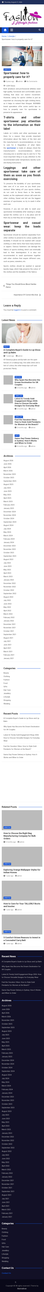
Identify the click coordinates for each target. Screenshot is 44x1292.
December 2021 (10, 624)
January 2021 (9, 658)
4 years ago (10, 81)
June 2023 (7, 566)
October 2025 (9, 478)
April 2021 (7, 648)
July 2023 (7, 563)
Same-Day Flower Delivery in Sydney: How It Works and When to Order (27, 440)
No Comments (32, 81)
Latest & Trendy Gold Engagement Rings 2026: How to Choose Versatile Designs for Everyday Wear (27, 402)
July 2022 (7, 600)
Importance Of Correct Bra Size (26, 295)
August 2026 (8, 461)
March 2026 (8, 471)
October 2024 (9, 518)
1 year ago (9, 876)
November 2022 (10, 587)
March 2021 (8, 652)
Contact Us (6, 1273)
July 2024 (7, 529)
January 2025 (9, 508)
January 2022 (9, 621)
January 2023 (9, 580)
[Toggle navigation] (12, 30)
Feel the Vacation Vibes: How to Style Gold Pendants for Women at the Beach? (27, 422)
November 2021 (10, 628)
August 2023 (8, 559)
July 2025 (7, 488)
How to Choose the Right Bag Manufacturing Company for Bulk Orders (20, 836)
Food (6, 683)
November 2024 (10, 515)
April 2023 (7, 573)
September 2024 (10, 522)
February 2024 (9, 539)
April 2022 (7, 611)
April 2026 (7, 467)
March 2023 (8, 576)
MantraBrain (22, 1289)
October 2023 (9, 553)
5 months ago (11, 842)
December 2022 (10, 583)
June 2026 (7, 464)
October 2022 (9, 590)
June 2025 (7, 491)
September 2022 (10, 593)
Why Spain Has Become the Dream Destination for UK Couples (27, 382)
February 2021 (9, 655)
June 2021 (7, 645)
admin (20, 81)
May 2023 (7, 570)
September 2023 (10, 556)
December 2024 (10, 512)
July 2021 (7, 641)
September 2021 (10, 634)
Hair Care (7, 690)
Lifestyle (7, 69)
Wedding (18, 377)
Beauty (6, 347)
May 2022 (7, 607)
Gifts (17, 435)
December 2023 (10, 546)
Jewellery (18, 396)
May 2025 (7, 495)
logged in (17, 310)
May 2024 (7, 532)
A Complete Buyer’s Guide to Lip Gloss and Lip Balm (22, 962)
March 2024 (8, 536)
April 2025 (7, 498)
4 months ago (22, 446)
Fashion (7, 680)
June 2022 (7, 604)
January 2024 (9, 542)
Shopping (7, 700)
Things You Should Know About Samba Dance (21, 285)
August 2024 (8, 525)
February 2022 (9, 617)
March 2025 (8, 501)
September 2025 (10, 481)
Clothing (7, 676)
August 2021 (8, 638)
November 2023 (10, 549)
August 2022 (8, 597)
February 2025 (9, 505)
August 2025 (8, 484)
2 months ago (22, 388)
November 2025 (10, 474)
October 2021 (9, 631)
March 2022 (8, 614)
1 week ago (10, 356)
